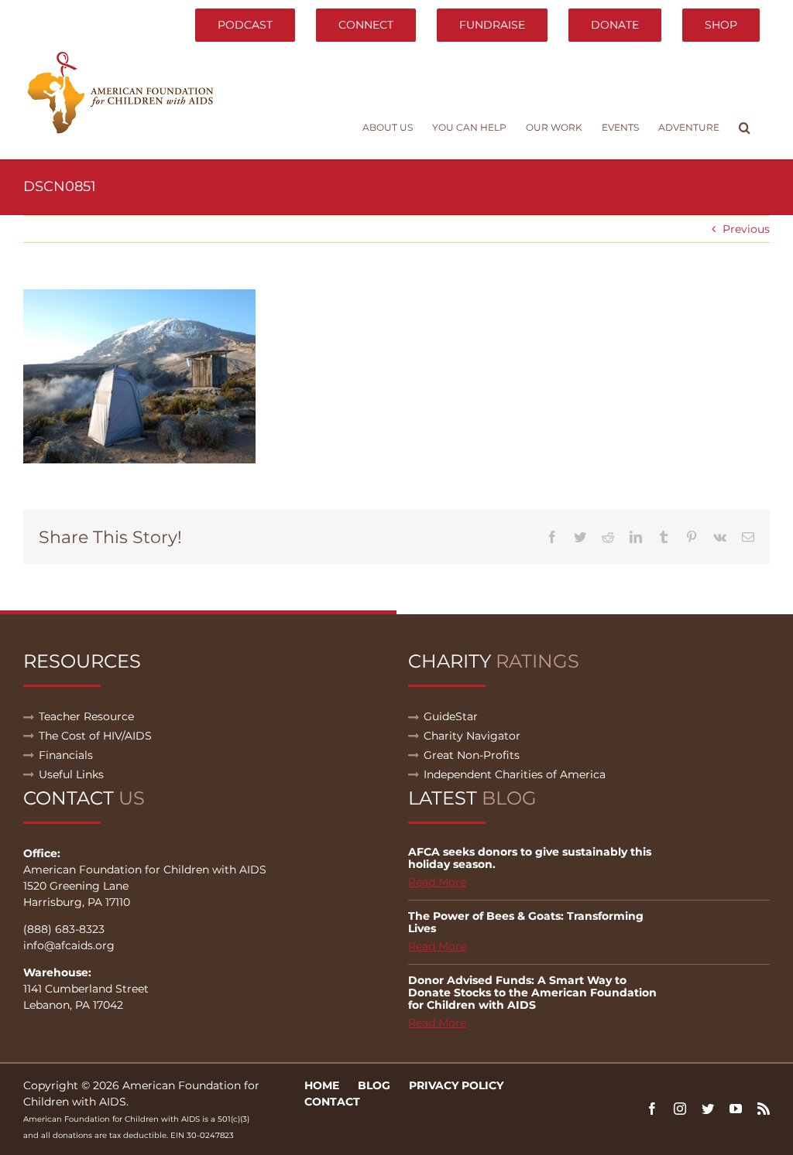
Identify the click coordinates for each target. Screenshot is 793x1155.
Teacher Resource (86, 716)
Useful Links (71, 774)
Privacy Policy (456, 1085)
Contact (332, 1102)
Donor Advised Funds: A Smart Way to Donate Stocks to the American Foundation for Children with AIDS (532, 992)
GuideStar (451, 716)
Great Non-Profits (472, 755)
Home (321, 1085)
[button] (744, 128)
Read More (437, 882)
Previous (746, 229)
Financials (66, 755)
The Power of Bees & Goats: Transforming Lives (526, 922)
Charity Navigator (472, 736)
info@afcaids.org (69, 945)
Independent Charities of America (515, 774)
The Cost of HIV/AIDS (95, 736)
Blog (374, 1085)
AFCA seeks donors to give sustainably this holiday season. (529, 858)
